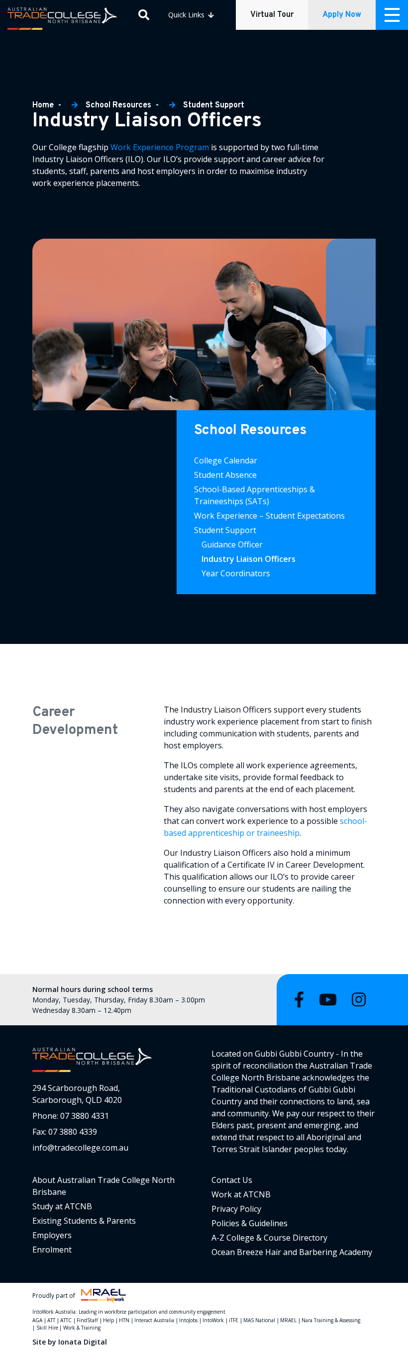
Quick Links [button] (187, 14)
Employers (52, 1235)
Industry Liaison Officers (250, 558)
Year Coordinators (236, 573)
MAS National (259, 1320)
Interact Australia (154, 1320)
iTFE (233, 1320)
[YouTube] (328, 999)
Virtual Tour (272, 15)
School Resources (118, 105)
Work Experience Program (159, 147)
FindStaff (87, 1320)
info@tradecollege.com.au (80, 1147)
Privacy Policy (236, 1208)
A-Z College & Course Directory (269, 1237)
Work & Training (82, 1327)
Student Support (213, 105)
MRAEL (288, 1320)
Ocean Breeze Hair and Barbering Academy (291, 1252)
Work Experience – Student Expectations (269, 515)
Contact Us (231, 1179)
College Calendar (225, 460)
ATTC (66, 1320)
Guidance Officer (232, 544)
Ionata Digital (82, 1342)
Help (108, 1320)
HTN (124, 1320)
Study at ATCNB (62, 1206)
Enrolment (52, 1249)
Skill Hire (47, 1327)
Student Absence (225, 474)
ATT (51, 1320)
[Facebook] (299, 999)
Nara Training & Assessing (331, 1320)
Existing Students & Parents (84, 1220)
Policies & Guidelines (249, 1223)
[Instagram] (359, 999)
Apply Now (341, 15)
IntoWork (213, 1320)
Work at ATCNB (241, 1194)
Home (44, 105)
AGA (37, 1320)
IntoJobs (188, 1320)
